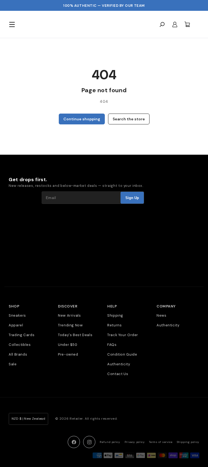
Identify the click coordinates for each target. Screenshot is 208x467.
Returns (114, 325)
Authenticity (118, 364)
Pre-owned (68, 354)
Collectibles (20, 344)
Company (166, 306)
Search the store (129, 119)
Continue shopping (81, 119)
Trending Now (70, 325)
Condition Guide (122, 354)
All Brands (18, 354)
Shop (14, 306)
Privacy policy (135, 442)
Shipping (115, 315)
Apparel (16, 325)
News (162, 315)
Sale (13, 364)
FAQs (112, 344)
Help (112, 306)
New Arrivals (69, 315)
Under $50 (67, 344)
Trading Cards (21, 335)
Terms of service (160, 442)
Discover (67, 306)
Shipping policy (188, 442)
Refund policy (110, 442)
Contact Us (117, 374)
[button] (12, 24)
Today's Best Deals (75, 335)
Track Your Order (122, 335)
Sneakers (17, 315)
